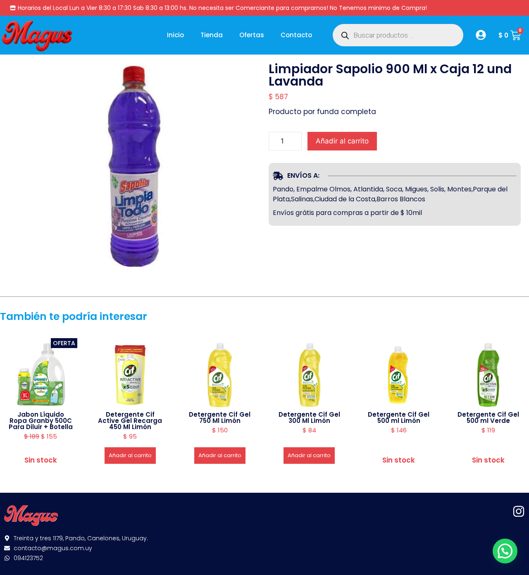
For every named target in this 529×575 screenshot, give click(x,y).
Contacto (296, 35)
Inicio (175, 35)
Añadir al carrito (342, 141)
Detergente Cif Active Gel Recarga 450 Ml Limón (130, 420)
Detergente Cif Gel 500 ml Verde (488, 417)
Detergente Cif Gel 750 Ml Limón (219, 417)
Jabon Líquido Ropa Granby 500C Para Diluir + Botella (41, 420)
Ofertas (251, 35)
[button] (505, 551)
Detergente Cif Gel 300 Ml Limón (309, 417)
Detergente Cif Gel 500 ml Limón (398, 417)
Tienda (211, 35)
